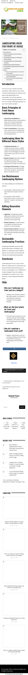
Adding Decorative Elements (12, 64)
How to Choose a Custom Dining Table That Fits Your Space (14, 554)
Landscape (5, 38)
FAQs (5, 70)
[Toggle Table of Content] (22, 50)
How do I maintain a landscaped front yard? (14, 78)
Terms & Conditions (7, 3)
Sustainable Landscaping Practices (14, 66)
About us (12, 1)
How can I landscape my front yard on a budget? (15, 72)
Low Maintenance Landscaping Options (12, 62)
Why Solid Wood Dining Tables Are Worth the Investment (14, 586)
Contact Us (4, 1)
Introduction (7, 52)
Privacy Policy (19, 3)
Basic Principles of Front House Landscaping (12, 54)
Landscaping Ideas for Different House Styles (13, 58)
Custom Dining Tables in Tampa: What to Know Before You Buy (14, 522)
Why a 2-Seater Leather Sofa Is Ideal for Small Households (14, 651)
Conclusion (7, 68)
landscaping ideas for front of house (13, 370)
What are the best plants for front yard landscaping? (15, 75)
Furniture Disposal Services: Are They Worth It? (14, 619)
